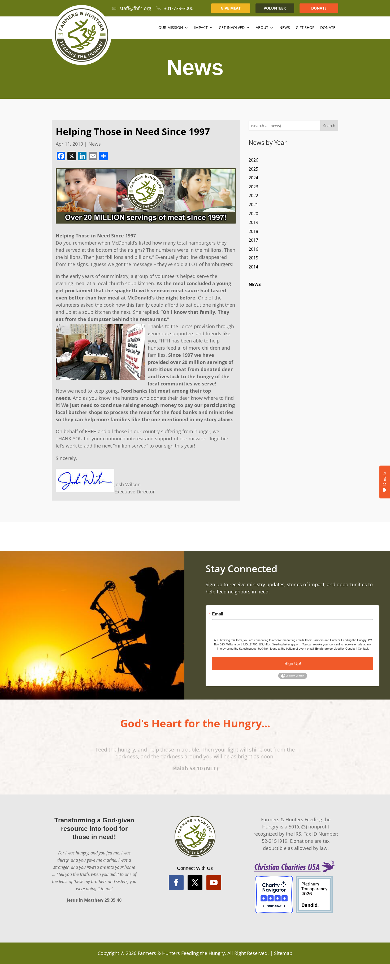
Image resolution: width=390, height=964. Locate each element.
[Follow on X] (195, 882)
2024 (253, 178)
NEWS (255, 284)
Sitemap (283, 953)
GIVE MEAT (231, 8)
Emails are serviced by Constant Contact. (342, 648)
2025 (253, 169)
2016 (253, 249)
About (262, 28)
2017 (253, 240)
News (284, 28)
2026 (253, 160)
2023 (253, 187)
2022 (253, 195)
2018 (253, 231)
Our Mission (170, 28)
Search (329, 125)
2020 (253, 213)
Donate (327, 28)
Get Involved (232, 28)
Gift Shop (305, 28)
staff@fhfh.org (135, 8)
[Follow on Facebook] (176, 882)
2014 (253, 267)
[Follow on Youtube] (213, 882)
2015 (253, 258)
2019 (253, 222)
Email (217, 614)
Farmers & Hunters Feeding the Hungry (181, 953)
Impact (201, 28)
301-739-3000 (178, 8)
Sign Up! (292, 663)
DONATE (319, 8)
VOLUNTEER (275, 8)
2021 (253, 204)
